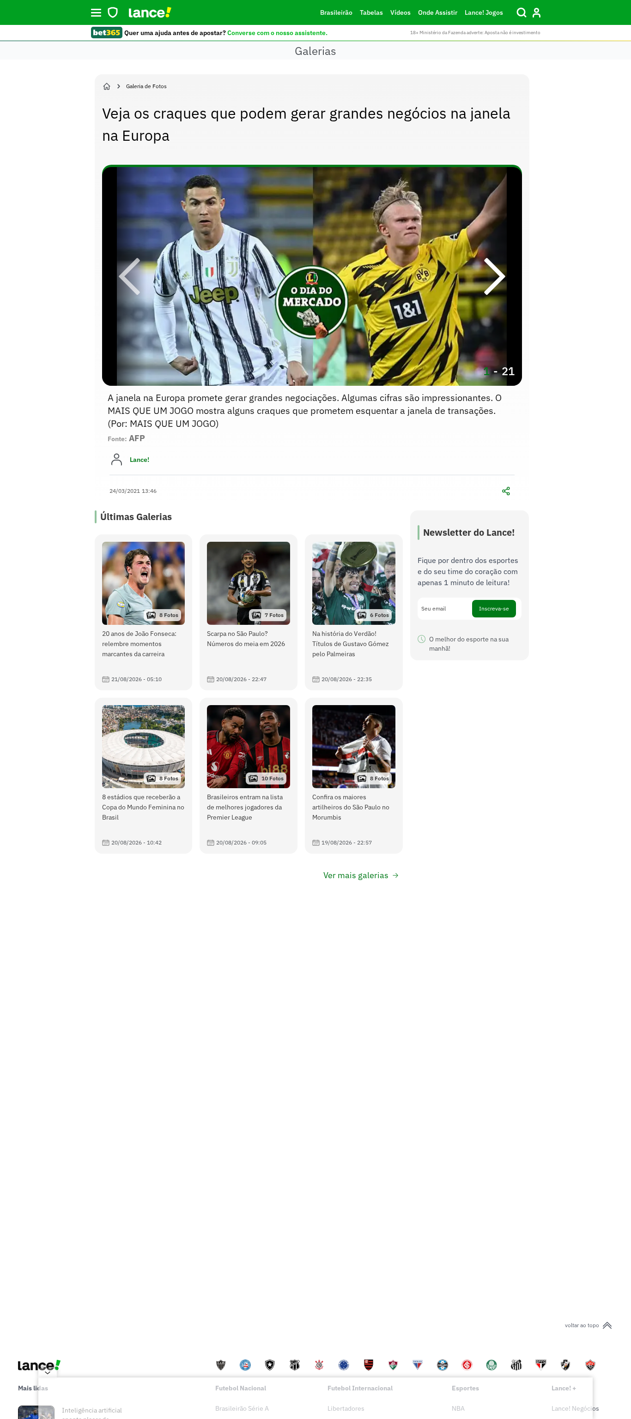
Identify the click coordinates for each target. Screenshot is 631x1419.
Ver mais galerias (355, 875)
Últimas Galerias (136, 516)
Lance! (139, 459)
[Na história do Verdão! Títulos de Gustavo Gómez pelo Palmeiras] (354, 612)
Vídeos (400, 12)
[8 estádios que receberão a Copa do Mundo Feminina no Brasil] (144, 776)
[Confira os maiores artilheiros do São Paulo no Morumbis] (354, 776)
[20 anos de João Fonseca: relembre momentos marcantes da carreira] (144, 612)
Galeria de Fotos (146, 86)
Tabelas (371, 12)
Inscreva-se (494, 608)
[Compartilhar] (506, 491)
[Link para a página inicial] (106, 86)
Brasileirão (336, 12)
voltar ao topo (582, 1325)
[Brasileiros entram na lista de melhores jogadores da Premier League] (248, 776)
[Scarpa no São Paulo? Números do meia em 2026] (248, 612)
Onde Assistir (437, 12)
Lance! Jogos (484, 12)
